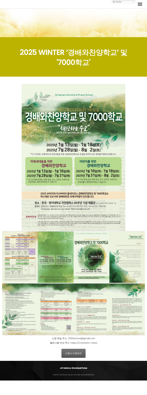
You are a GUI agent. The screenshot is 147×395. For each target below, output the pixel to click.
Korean (118, 2)
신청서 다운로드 (73, 353)
